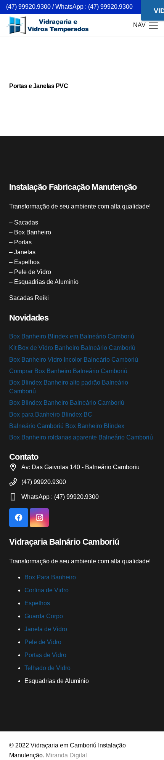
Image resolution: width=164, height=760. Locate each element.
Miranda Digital (66, 755)
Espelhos (37, 603)
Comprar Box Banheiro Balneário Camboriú (68, 371)
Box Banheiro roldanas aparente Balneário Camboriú (81, 437)
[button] (145, 25)
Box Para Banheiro (50, 577)
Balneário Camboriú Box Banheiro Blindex (66, 426)
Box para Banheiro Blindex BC (50, 414)
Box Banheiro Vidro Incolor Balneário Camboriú (73, 359)
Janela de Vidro (45, 629)
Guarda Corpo (43, 616)
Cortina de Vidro (46, 590)
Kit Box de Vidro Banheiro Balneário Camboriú (72, 348)
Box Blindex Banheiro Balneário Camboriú (66, 402)
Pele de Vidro (42, 642)
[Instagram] (39, 517)
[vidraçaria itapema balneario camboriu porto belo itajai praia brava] (48, 25)
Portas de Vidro (45, 655)
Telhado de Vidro (47, 668)
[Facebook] (18, 517)
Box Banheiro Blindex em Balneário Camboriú (71, 336)
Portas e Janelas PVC (38, 86)
